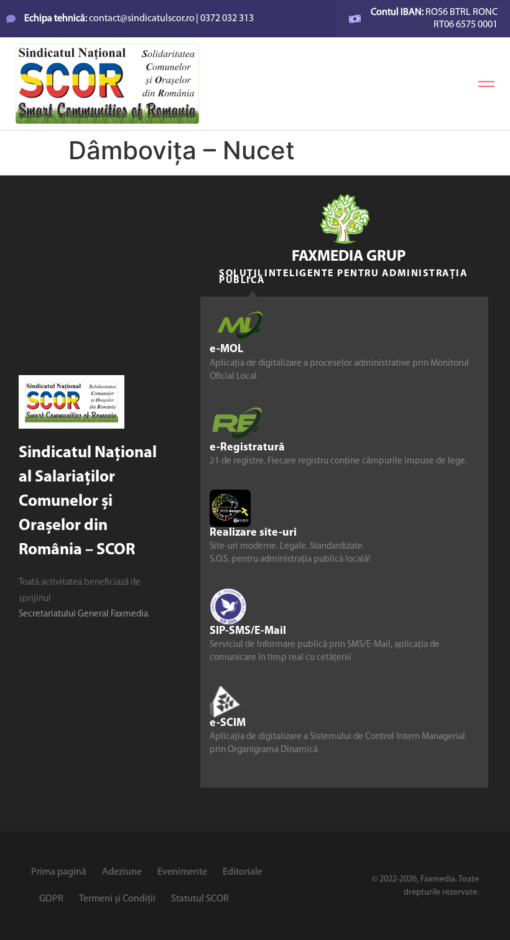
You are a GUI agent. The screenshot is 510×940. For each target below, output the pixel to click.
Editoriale (242, 872)
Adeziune (122, 872)
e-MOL (226, 349)
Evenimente (182, 872)
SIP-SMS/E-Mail (248, 631)
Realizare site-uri (253, 533)
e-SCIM (228, 723)
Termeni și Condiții (117, 899)
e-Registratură (247, 448)
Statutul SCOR (200, 899)
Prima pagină (58, 872)
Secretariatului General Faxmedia (83, 614)
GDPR (51, 899)
